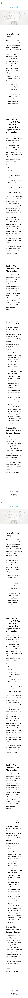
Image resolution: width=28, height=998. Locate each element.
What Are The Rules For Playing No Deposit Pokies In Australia (14, 347)
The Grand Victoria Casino (13, 76)
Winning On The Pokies (12, 472)
